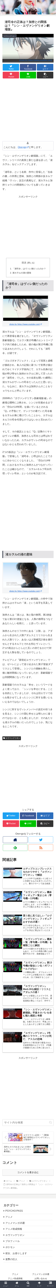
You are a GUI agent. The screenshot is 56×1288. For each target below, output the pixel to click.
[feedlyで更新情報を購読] (15, 847)
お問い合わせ (40, 1278)
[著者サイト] (15, 839)
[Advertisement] (28, 110)
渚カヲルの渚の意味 (21, 273)
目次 (24, 262)
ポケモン (10, 1247)
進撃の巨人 (11, 1259)
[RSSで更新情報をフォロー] (41, 847)
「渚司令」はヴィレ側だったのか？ (29, 268)
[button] (45, 75)
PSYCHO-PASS (14, 1211)
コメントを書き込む (28, 1172)
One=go (22, 147)
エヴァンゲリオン (13, 738)
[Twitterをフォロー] (41, 839)
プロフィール (12, 1241)
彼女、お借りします (16, 1253)
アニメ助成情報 (13, 1229)
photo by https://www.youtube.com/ (35, 60)
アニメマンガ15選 (15, 1223)
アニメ (9, 1217)
